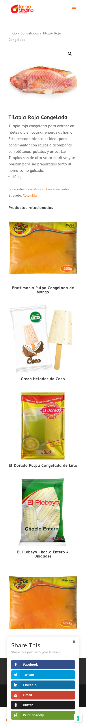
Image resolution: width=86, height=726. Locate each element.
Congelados (30, 33)
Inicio (13, 33)
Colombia (30, 195)
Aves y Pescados (57, 189)
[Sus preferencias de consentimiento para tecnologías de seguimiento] (78, 718)
